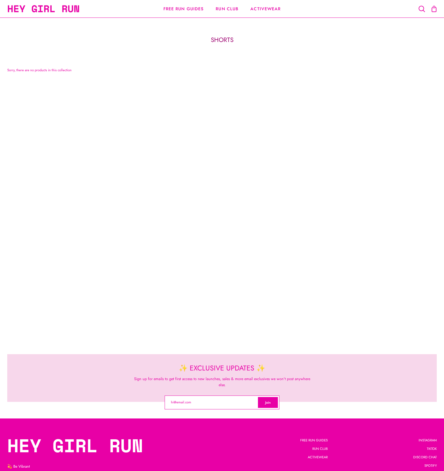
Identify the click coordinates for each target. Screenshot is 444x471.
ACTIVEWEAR (318, 457)
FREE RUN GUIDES (314, 440)
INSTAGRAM (428, 440)
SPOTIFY (430, 465)
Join (268, 402)
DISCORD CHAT (425, 457)
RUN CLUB (320, 448)
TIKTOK (432, 448)
